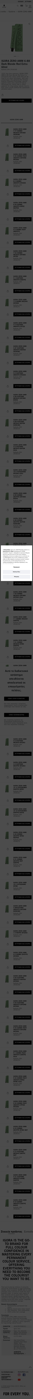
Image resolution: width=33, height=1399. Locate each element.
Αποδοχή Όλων (16, 571)
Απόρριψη (16, 576)
